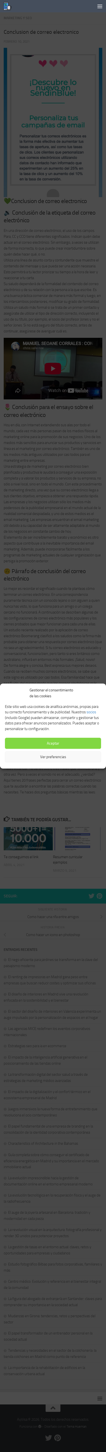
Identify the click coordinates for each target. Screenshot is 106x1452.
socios (91, 712)
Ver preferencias (53, 757)
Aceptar (53, 743)
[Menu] (100, 6)
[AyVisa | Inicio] (8, 6)
